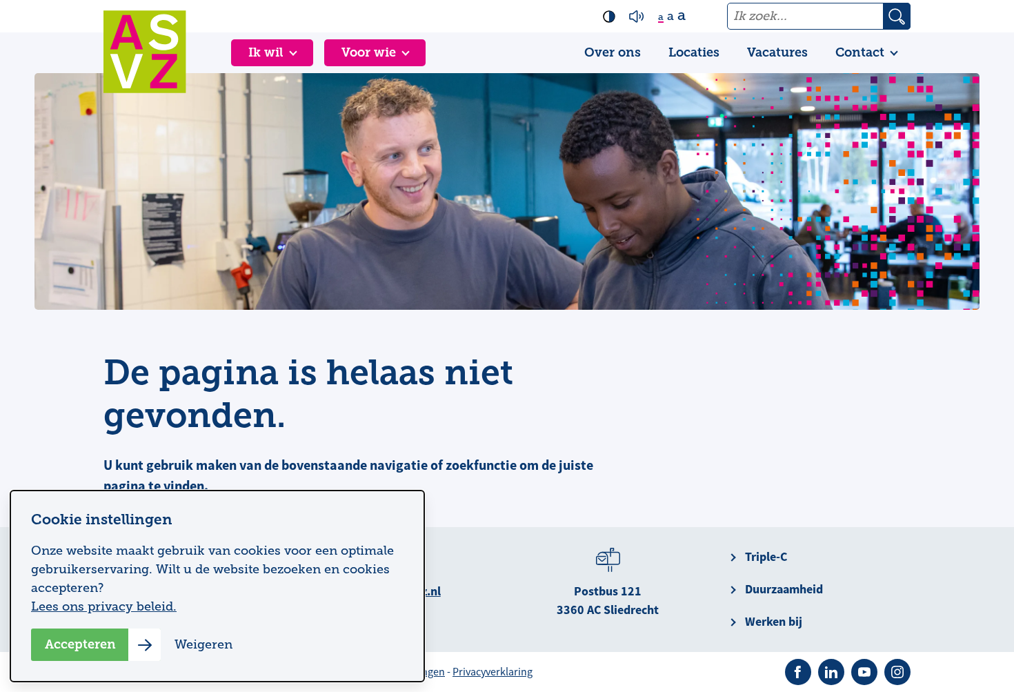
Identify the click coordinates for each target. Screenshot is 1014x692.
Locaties (693, 52)
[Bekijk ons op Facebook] (798, 672)
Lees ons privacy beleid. (104, 606)
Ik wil (266, 52)
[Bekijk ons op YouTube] (864, 672)
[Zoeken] (897, 16)
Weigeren (203, 644)
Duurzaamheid (784, 589)
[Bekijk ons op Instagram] (897, 672)
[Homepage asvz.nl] (144, 51)
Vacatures (777, 52)
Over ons (612, 52)
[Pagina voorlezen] (636, 16)
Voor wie (368, 52)
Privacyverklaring (493, 672)
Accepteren (80, 644)
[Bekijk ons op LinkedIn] (831, 672)
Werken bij (773, 621)
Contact (859, 52)
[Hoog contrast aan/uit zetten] (609, 16)
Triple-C (766, 556)
